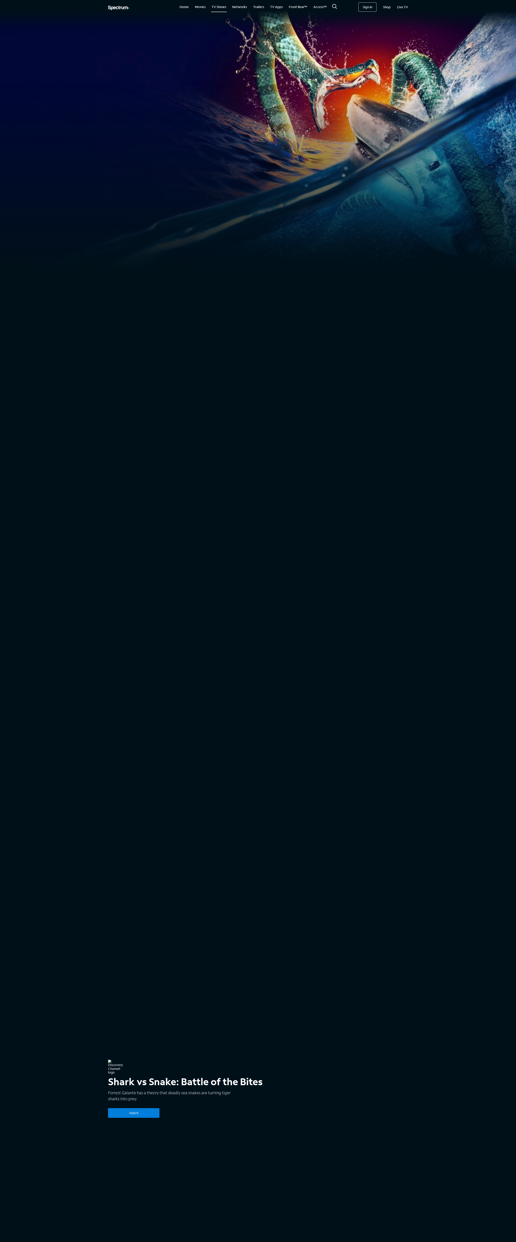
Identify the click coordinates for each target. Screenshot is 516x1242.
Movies (200, 7)
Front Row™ (298, 7)
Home (184, 7)
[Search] (334, 7)
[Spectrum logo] (118, 8)
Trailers (258, 7)
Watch (133, 1113)
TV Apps (276, 7)
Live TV (402, 7)
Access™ (320, 7)
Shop (387, 7)
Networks (239, 7)
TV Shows (219, 7)
